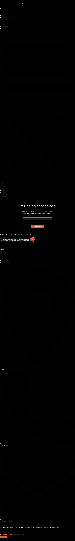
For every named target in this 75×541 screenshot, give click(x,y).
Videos (3, 23)
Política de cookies (5, 254)
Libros (2, 21)
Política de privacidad (6, 256)
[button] (37, 105)
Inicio (2, 15)
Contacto (3, 28)
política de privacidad (18, 534)
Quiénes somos (5, 19)
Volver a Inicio (37, 226)
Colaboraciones (5, 26)
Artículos (3, 25)
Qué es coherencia (6, 17)
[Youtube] (2, 244)
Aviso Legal (4, 252)
